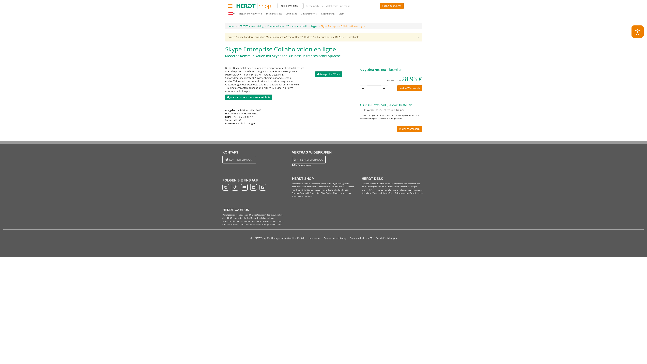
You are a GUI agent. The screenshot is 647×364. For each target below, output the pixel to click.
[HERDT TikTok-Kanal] (235, 187)
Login (341, 13)
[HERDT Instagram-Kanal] (225, 187)
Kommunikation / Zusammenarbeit (287, 26)
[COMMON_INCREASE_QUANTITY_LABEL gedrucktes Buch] (384, 88)
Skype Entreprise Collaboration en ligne (343, 26)
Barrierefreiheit (357, 238)
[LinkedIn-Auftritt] (253, 187)
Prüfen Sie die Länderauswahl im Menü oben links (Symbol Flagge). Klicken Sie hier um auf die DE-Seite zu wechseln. (294, 37)
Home (231, 26)
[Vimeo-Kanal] (262, 187)
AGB (370, 238)
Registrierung (327, 13)
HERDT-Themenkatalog (251, 26)
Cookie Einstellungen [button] (386, 238)
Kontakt (301, 238)
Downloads (291, 13)
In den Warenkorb (409, 88)
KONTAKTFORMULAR (241, 159)
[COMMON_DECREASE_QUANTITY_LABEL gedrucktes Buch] (363, 88)
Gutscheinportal (309, 13)
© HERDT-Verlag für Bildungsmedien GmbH (272, 238)
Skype (314, 26)
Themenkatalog (274, 13)
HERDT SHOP (303, 178)
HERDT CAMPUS (235, 210)
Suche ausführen (392, 5)
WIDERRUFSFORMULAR (310, 159)
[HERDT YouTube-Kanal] (244, 187)
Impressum (314, 238)
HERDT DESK (372, 178)
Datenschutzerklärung (335, 238)
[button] (248, 97)
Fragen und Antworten (250, 13)
